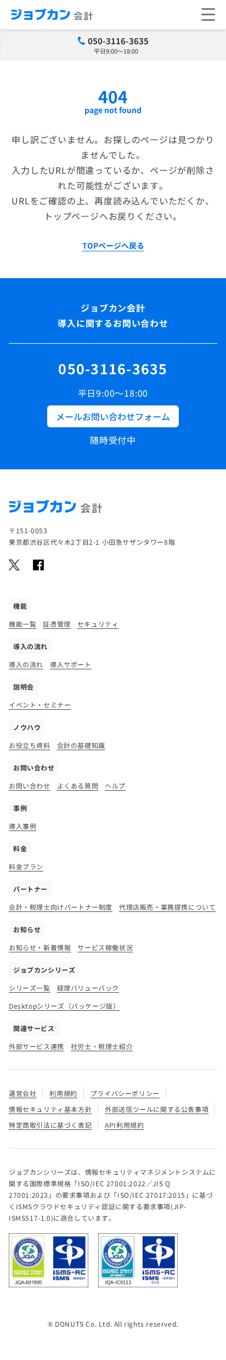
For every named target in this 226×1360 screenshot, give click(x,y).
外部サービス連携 (36, 1046)
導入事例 (22, 826)
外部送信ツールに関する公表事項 (156, 1109)
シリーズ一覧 (29, 987)
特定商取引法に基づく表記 (50, 1124)
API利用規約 (124, 1124)
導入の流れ (26, 664)
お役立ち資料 (29, 745)
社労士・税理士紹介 (102, 1046)
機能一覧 (22, 623)
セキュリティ (98, 623)
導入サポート (71, 664)
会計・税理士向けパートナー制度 (60, 906)
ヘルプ (115, 785)
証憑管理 (56, 623)
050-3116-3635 (118, 40)
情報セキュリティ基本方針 (50, 1109)
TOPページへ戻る (113, 245)
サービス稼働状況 (105, 947)
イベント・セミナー (40, 704)
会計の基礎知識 (81, 745)
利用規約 (63, 1093)
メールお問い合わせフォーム (113, 416)
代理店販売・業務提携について (167, 906)
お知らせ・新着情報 (40, 947)
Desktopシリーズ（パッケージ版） (64, 1005)
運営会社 (22, 1093)
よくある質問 (78, 785)
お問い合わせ (29, 785)
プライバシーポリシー (125, 1093)
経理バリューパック (88, 987)
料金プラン (26, 866)
